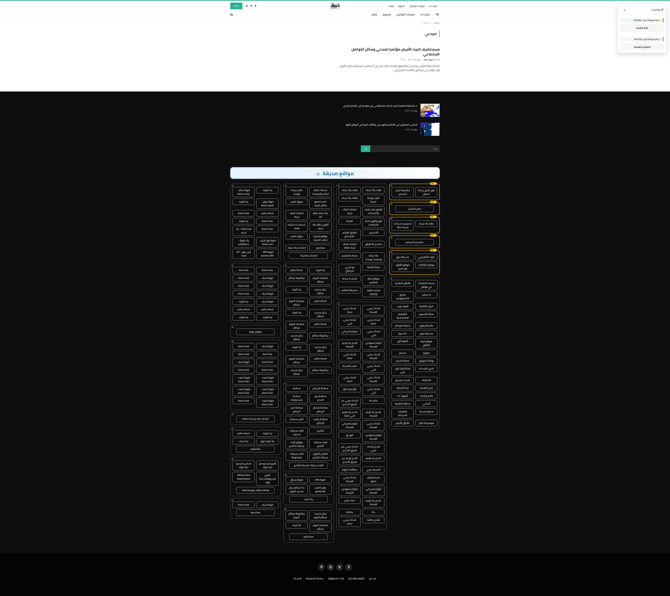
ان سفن (426, 294)
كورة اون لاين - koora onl (267, 242)
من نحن (372, 578)
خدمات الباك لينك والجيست (320, 192)
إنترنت (391, 6)
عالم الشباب (414, 209)
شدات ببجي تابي (349, 322)
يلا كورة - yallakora (243, 242)
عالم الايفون (426, 325)
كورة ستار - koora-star (243, 192)
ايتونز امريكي (350, 331)
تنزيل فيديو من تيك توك (267, 465)
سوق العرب (296, 201)
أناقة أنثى (402, 341)
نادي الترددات (426, 368)
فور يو (349, 435)
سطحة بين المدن (320, 398)
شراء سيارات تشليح (320, 444)
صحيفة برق (402, 257)
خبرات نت (433, 6)
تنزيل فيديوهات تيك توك (267, 479)
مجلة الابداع (402, 360)
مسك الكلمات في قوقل (426, 285)
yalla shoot (296, 270)
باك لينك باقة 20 (320, 215)
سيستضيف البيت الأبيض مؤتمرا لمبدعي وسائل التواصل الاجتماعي (395, 51)
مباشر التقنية (402, 403)
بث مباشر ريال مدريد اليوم (296, 489)
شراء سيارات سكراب (297, 432)
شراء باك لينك (373, 190)
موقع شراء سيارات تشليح (296, 444)
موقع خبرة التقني (426, 343)
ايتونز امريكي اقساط (350, 425)
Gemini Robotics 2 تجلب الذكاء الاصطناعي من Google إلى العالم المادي (380, 106)
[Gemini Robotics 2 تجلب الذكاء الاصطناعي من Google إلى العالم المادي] (430, 110)
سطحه (296, 388)
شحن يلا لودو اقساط (349, 345)
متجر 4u (373, 400)
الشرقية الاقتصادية (402, 316)
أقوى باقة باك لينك (320, 226)
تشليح (320, 430)
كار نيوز (402, 333)
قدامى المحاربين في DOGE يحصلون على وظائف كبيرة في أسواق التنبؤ (381, 124)
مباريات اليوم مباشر (320, 280)
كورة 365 (320, 479)
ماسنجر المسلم (414, 242)
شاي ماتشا (373, 520)
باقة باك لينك (426, 223)
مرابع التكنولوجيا (402, 296)
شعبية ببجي (373, 469)
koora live (243, 213)
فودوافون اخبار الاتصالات (373, 223)
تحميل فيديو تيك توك (243, 465)
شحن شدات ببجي (373, 448)
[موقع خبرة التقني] (335, 6)
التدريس (373, 232)
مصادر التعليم (350, 255)
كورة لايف (267, 278)
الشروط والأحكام (356, 578)
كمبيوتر (401, 6)
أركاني (426, 403)
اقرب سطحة (296, 419)
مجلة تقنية (373, 267)
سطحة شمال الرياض (320, 409)
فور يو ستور (349, 389)
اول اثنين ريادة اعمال (426, 192)
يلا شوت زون (267, 441)
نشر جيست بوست (297, 192)
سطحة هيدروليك (296, 398)
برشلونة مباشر (296, 278)
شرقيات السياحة (402, 413)
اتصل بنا (298, 578)
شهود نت (402, 395)
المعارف (426, 380)
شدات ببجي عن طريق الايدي (349, 402)
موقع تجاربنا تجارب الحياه (320, 238)
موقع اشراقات (426, 265)
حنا (373, 512)
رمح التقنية (426, 388)
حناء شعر (349, 500)
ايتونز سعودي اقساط (373, 345)
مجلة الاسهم (426, 314)
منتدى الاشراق (373, 244)
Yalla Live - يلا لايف (243, 231)
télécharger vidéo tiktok (255, 490)
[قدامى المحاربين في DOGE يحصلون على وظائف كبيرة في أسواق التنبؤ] (430, 129)
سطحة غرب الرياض (296, 409)
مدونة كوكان (402, 325)
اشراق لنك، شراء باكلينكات (373, 211)
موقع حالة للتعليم (373, 280)
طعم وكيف (426, 395)
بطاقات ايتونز (349, 469)
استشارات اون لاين (402, 370)
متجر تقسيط (349, 366)
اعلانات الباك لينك (350, 211)
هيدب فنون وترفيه (373, 292)
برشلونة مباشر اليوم (296, 515)
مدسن (402, 353)
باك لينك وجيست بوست (373, 257)
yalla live (309, 536)
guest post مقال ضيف (320, 203)
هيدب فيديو (402, 380)
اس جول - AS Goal (243, 254)
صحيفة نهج (426, 333)
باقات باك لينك (349, 198)
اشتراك (236, 6)
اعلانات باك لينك (297, 247)
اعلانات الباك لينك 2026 (350, 246)
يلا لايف (308, 499)
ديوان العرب (296, 236)
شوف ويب (402, 306)
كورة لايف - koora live (267, 379)
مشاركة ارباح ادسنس (402, 192)
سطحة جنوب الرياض (320, 421)
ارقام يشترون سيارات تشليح (320, 455)
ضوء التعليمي (426, 257)
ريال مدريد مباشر (320, 291)
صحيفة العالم (350, 290)
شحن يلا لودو (373, 458)
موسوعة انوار (426, 423)
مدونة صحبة (426, 411)
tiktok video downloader (243, 477)
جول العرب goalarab (320, 489)
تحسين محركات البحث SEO (402, 225)
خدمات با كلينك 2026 (297, 226)
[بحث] (232, 14)
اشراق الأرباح (403, 423)
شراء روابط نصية (373, 200)
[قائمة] (437, 14)
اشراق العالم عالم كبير (350, 234)
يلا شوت (320, 270)
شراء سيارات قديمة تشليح (308, 465)
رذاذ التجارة (403, 388)
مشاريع (320, 247)
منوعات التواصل (417, 6)
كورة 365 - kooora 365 (267, 254)
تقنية (349, 221)
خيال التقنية (426, 306)
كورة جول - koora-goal (267, 203)
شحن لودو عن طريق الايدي (350, 460)
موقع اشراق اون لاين (403, 267)
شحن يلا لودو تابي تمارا (349, 414)
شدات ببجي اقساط (373, 310)
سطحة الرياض (320, 388)
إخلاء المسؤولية (336, 578)
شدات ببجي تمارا (349, 310)
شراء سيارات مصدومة (297, 455)
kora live (243, 270)
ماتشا (349, 512)
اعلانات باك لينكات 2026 (255, 419)
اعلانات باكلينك (308, 255)
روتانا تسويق (426, 360)
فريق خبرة (428, 59)
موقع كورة (255, 331)
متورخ (426, 353)
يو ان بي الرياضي (349, 269)
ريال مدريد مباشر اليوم (320, 515)
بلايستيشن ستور (373, 479)
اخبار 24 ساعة (349, 278)
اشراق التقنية (402, 283)
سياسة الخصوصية (314, 578)
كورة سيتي (296, 479)
